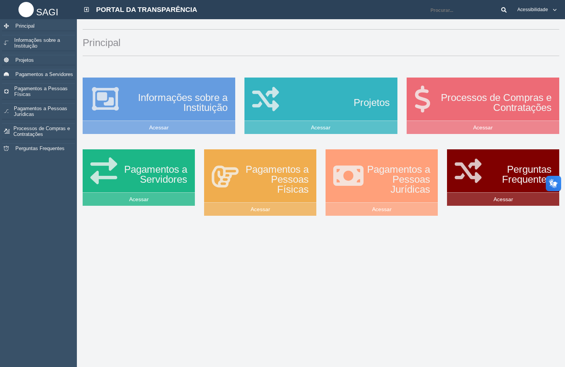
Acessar (159, 127)
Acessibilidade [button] (533, 9)
